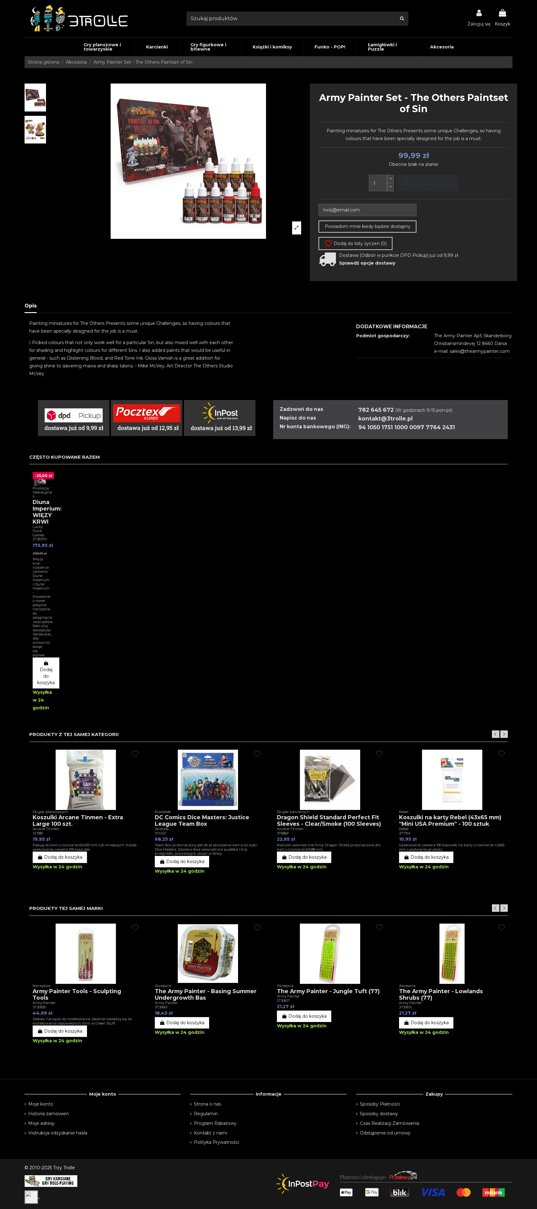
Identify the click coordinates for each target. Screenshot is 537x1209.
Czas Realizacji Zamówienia (389, 1123)
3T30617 (283, 1000)
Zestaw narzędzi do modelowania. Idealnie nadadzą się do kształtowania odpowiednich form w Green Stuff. (82, 1021)
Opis (31, 306)
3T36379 (39, 539)
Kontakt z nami (210, 1133)
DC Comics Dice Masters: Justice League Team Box (202, 820)
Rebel (403, 829)
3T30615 (405, 1007)
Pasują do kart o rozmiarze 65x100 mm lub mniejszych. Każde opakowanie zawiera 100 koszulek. (84, 847)
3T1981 (38, 833)
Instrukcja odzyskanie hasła (57, 1133)
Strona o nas (207, 1104)
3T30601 (161, 1007)
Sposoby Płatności (380, 1104)
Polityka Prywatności (216, 1142)
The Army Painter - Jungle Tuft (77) (328, 991)
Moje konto (40, 1104)
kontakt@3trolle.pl (385, 418)
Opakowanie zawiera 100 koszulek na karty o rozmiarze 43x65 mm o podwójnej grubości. (451, 847)
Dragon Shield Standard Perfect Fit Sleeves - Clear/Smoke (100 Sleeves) (329, 820)
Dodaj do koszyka (432, 183)
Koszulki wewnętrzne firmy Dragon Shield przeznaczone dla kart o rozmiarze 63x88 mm (328, 847)
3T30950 (39, 1007)
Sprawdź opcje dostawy (367, 263)
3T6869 (282, 833)
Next (504, 734)
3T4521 (160, 833)
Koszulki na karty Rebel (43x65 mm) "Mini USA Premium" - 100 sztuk (450, 820)
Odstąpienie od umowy (385, 1133)
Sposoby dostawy (379, 1113)
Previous (495, 734)
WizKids (161, 829)
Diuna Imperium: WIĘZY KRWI (47, 512)
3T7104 (405, 833)
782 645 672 (376, 410)
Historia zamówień (48, 1113)
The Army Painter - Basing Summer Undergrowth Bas (206, 994)
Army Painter (44, 1003)
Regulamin (206, 1113)
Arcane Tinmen (46, 829)
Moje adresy (41, 1123)
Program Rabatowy (215, 1123)
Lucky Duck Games (38, 531)
